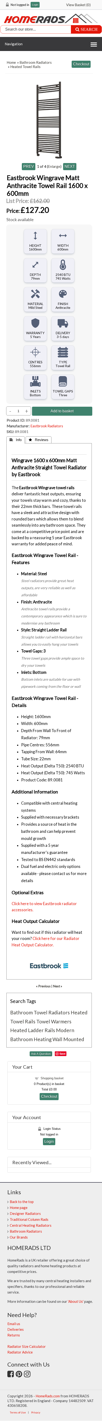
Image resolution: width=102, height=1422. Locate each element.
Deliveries (15, 1329)
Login (35, 5)
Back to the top (22, 1201)
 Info (15, 440)
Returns (13, 1335)
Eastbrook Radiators (46, 426)
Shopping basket (52, 1078)
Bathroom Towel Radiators (40, 1012)
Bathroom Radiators (35, 62)
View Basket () (78, 5)
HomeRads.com (48, 1396)
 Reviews (38, 440)
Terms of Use (18, 1412)
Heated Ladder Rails (32, 1030)
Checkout (49, 1096)
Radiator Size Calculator (26, 1346)
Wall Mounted (68, 1039)
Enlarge (54, 166)
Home (11, 62)
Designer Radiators (25, 1213)
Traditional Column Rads (29, 1219)
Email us (13, 1324)
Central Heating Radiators (30, 1225)
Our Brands (19, 1237)
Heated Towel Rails (25, 66)
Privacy (35, 1412)
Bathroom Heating (30, 1039)
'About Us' (75, 1301)
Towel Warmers (53, 1021)
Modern (65, 1030)
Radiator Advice (20, 1352)
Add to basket (62, 411)
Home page (19, 1207)
